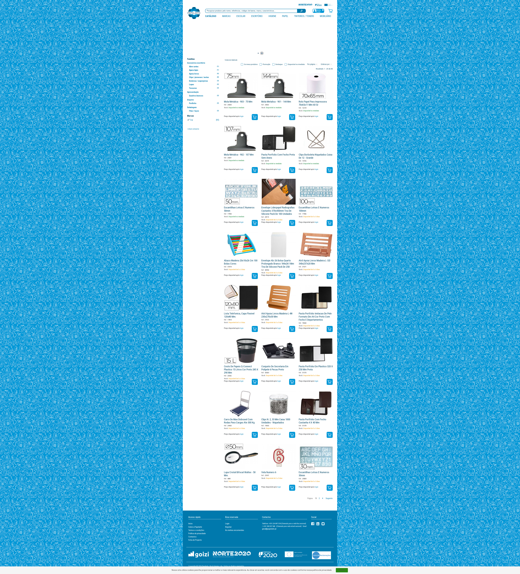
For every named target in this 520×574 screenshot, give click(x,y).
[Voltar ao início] (194, 13)
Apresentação (193, 92)
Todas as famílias (231, 60)
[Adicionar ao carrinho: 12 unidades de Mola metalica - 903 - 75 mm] (255, 117)
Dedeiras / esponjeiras (204, 81)
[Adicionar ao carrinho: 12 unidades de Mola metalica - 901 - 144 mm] (292, 117)
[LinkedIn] (317, 523)
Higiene (272, 16)
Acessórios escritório (196, 63)
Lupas (204, 84)
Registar (228, 527)
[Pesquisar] (301, 11)
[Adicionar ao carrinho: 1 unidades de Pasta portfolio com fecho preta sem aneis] (292, 170)
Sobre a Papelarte (195, 527)
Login (227, 523)
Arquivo (190, 100)
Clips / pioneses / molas (204, 77)
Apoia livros (204, 74)
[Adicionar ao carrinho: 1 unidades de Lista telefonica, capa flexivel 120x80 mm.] (255, 329)
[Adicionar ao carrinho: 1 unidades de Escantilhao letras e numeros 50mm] (255, 223)
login (241, 116)
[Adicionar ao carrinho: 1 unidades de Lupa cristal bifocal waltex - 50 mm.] (255, 488)
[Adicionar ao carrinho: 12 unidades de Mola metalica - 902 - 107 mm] (255, 170)
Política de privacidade (197, 533)
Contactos (192, 537)
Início (190, 523)
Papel (285, 16)
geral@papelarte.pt (269, 529)
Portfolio (204, 103)
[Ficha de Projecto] (315, 5)
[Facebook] (312, 523)
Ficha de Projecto (195, 540)
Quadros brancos (204, 96)
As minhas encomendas (234, 530)
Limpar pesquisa (193, 129)
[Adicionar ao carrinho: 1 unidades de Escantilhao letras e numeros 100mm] (329, 223)
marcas (226, 16)
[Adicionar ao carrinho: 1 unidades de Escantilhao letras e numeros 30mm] (329, 488)
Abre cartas (204, 66)
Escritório (257, 16)
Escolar (240, 16)
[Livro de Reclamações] (321, 555)
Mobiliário (325, 16)
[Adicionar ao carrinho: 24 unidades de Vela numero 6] (292, 488)
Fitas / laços (204, 111)
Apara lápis (204, 70)
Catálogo (210, 16)
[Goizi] (198, 554)
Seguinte (329, 498)
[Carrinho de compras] (330, 11)
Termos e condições (196, 530)
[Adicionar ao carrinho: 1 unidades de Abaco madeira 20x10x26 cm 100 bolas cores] (255, 276)
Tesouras (204, 88)
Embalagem (192, 107)
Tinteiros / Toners (304, 16)
